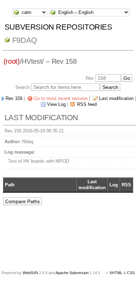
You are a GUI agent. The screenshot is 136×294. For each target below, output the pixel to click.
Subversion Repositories (58, 27)
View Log (56, 104)
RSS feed (87, 104)
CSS (131, 273)
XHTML (115, 273)
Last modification (116, 98)
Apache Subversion (72, 273)
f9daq (24, 40)
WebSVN (30, 273)
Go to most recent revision (61, 98)
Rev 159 (14, 98)
